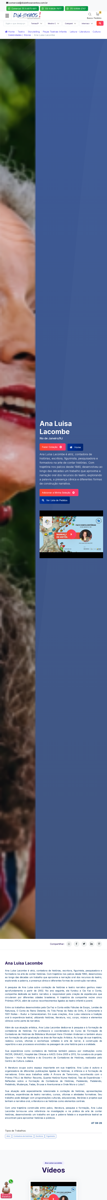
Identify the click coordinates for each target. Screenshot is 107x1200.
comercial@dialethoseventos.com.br (28, 2)
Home (11, 31)
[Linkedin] (91, 944)
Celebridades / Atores (19, 35)
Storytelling (34, 31)
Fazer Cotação (51, 447)
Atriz (8, 1136)
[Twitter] (84, 944)
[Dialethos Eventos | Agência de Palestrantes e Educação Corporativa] (27, 15)
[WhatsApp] (69, 944)
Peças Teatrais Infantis (55, 31)
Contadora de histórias (23, 1136)
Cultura (96, 31)
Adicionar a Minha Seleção (57, 492)
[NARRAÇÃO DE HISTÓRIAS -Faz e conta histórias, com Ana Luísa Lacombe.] (71, 534)
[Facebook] (76, 944)
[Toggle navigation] (7, 15)
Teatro (21, 31)
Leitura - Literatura (80, 31)
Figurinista (50, 1136)
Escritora (39, 1136)
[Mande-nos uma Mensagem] (7, 1189)
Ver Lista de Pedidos (56, 500)
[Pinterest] (99, 944)
